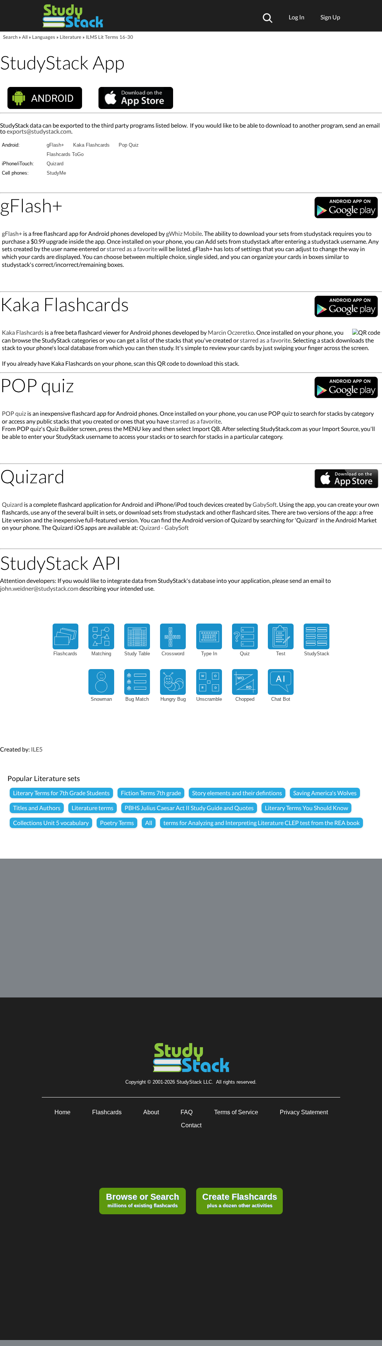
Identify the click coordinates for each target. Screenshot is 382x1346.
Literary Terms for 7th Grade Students (61, 792)
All (25, 37)
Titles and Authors (36, 807)
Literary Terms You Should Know (306, 807)
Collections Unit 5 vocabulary (51, 822)
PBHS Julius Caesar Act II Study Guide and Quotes (189, 807)
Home (62, 1112)
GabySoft (265, 504)
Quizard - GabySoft (164, 527)
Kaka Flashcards (91, 145)
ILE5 (37, 749)
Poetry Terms (117, 822)
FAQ (186, 1112)
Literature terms (92, 807)
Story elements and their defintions (237, 792)
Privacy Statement (304, 1112)
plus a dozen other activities (239, 1200)
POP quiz (14, 413)
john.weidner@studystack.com (39, 588)
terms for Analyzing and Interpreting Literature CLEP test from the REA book (261, 822)
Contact (191, 1125)
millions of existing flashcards (142, 1200)
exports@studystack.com (39, 131)
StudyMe (56, 173)
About (151, 1112)
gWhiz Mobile (184, 233)
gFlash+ (55, 145)
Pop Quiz (129, 145)
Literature (70, 37)
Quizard (55, 163)
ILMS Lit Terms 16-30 (109, 37)
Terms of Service (236, 1112)
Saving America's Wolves (325, 792)
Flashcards (107, 1112)
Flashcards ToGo (65, 154)
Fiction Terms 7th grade (151, 792)
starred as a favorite (132, 248)
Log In (296, 17)
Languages (43, 37)
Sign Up (330, 17)
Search (10, 37)
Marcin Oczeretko (231, 332)
